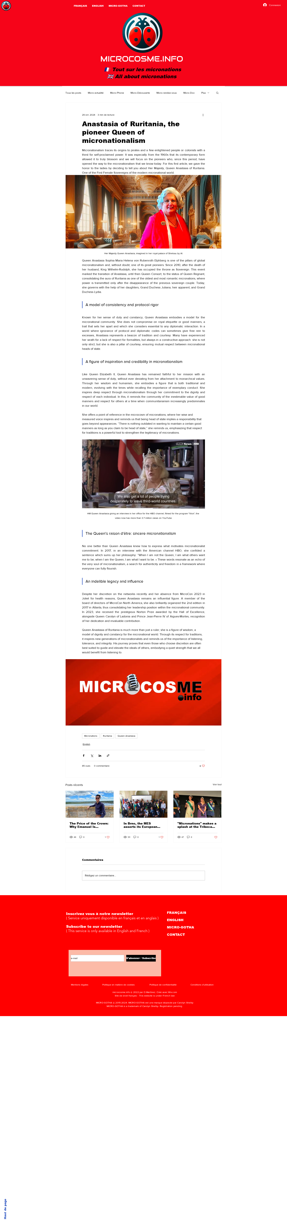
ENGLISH (175, 920)
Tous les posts (73, 92)
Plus (203, 92)
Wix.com (172, 992)
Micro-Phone (117, 92)
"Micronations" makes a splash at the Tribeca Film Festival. (196, 825)
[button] (217, 92)
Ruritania (107, 736)
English (86, 744)
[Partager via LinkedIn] (99, 755)
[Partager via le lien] (108, 755)
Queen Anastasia (126, 736)
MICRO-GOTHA (180, 927)
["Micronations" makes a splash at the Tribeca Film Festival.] (197, 804)
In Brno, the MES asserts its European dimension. (140, 825)
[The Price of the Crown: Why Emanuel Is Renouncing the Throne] (90, 804)
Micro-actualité (95, 92)
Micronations (90, 736)
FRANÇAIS (176, 912)
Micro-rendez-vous (166, 92)
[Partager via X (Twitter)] (91, 755)
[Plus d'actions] (203, 115)
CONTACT (176, 934)
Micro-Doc (189, 92)
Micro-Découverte (140, 92)
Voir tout (217, 784)
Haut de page (5, 1209)
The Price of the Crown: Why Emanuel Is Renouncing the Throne (89, 825)
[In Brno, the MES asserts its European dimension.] (144, 804)
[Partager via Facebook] (83, 755)
